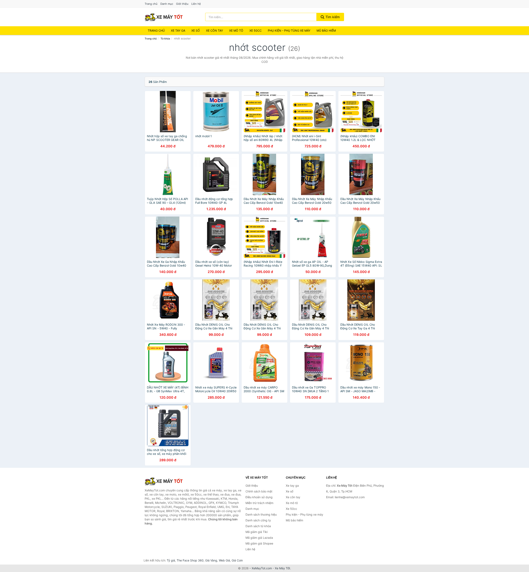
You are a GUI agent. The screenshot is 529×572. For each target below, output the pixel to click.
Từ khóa (165, 38)
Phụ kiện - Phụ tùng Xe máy (289, 30)
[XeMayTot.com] (164, 17)
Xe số (195, 30)
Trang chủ (151, 3)
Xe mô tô (236, 30)
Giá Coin (237, 560)
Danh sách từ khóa (258, 526)
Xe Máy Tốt (282, 568)
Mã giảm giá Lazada (259, 537)
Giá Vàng (211, 560)
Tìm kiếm (332, 17)
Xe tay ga (178, 30)
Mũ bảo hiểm (326, 30)
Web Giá (224, 560)
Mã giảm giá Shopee (259, 543)
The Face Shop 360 (190, 560)
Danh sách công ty (258, 520)
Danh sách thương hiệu (261, 514)
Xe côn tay (214, 30)
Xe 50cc (255, 30)
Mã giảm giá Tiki (256, 532)
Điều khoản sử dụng (259, 497)
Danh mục (166, 3)
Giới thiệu (182, 3)
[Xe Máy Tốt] (165, 481)
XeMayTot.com (262, 568)
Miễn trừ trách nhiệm (259, 503)
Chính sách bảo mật (258, 491)
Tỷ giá (171, 560)
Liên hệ (196, 3)
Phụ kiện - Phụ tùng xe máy (304, 514)
